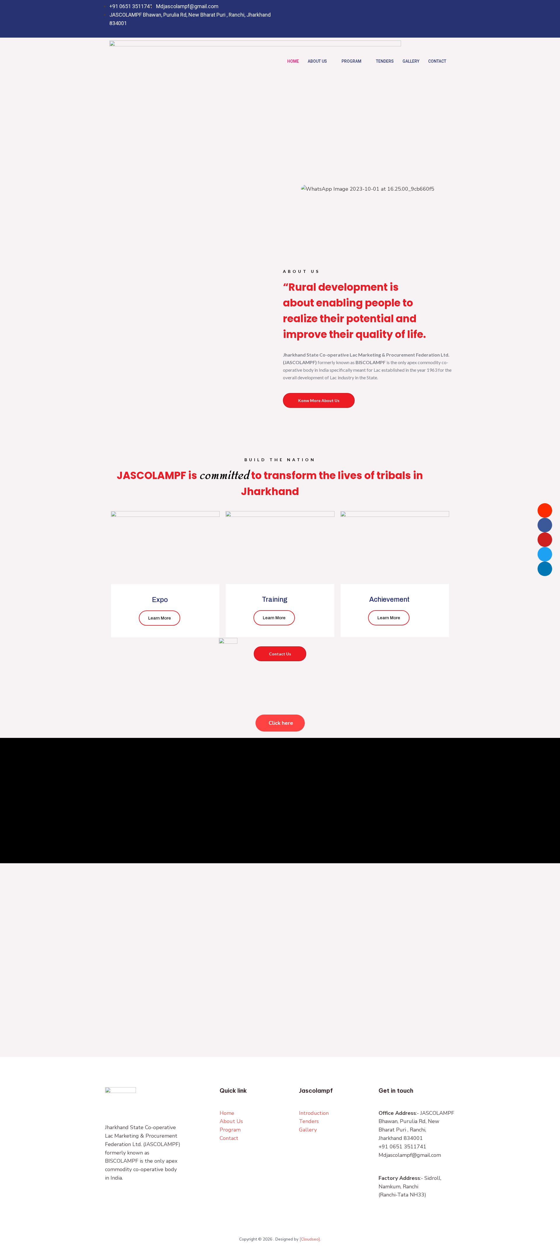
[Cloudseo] (310, 1239)
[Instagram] (444, 19)
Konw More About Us (319, 400)
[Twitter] (420, 19)
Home (293, 61)
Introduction (314, 1113)
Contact (437, 61)
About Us (317, 61)
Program (351, 61)
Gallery (410, 61)
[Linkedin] (545, 569)
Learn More (159, 618)
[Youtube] (545, 539)
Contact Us (280, 653)
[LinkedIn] (432, 19)
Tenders (385, 61)
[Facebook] (408, 19)
